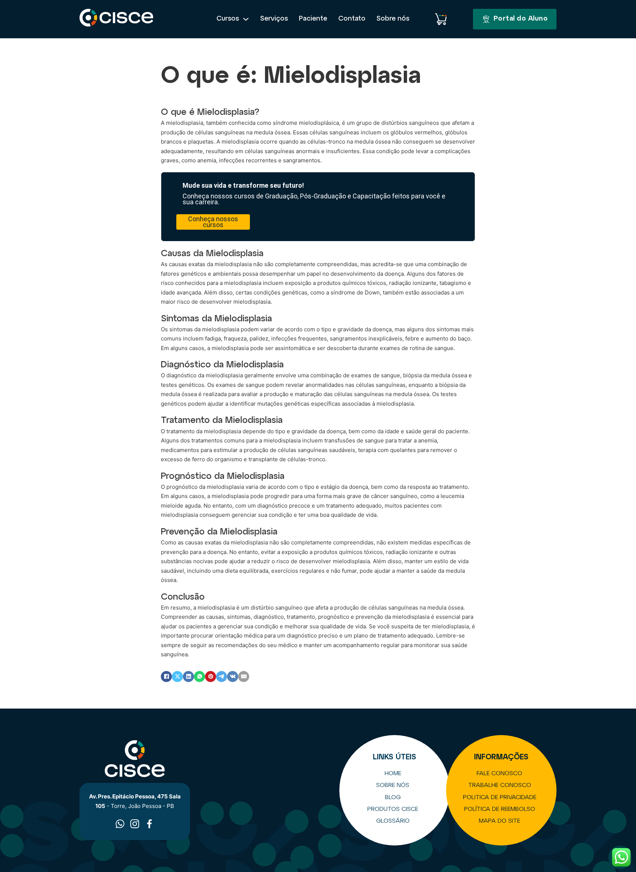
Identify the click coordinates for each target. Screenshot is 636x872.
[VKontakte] (232, 676)
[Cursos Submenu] (246, 19)
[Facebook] (166, 676)
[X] (177, 676)
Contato (351, 19)
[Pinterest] (210, 676)
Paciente (313, 19)
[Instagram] (134, 823)
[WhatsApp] (199, 676)
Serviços (274, 19)
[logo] (116, 19)
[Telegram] (221, 676)
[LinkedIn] (188, 676)
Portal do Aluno (521, 19)
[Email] (243, 676)
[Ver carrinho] (441, 19)
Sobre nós (393, 19)
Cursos (227, 19)
